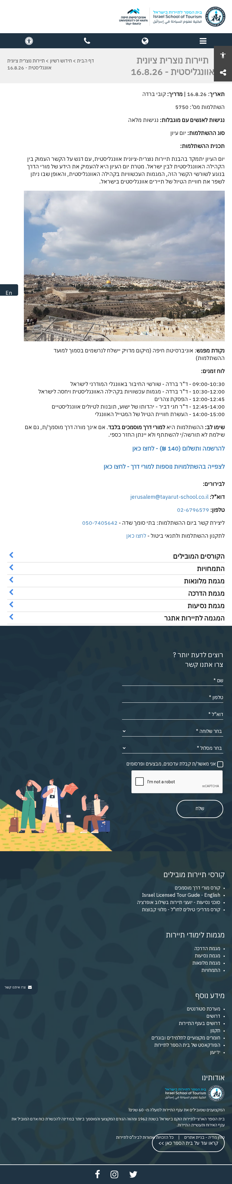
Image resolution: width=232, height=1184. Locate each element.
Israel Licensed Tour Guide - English (181, 895)
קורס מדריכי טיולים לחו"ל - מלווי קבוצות (181, 909)
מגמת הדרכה (207, 948)
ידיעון (215, 1052)
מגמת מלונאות (206, 963)
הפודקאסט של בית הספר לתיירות (187, 1045)
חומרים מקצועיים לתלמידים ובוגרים (185, 1038)
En (8, 292)
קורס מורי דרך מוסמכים (197, 888)
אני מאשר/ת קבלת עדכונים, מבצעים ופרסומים (171, 764)
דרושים (213, 1016)
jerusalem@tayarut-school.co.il (169, 496)
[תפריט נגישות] (223, 55)
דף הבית (85, 61)
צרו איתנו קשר (16, 987)
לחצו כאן (136, 535)
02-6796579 (193, 509)
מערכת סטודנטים (203, 1009)
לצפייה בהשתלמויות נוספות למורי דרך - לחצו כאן (164, 466)
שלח (199, 808)
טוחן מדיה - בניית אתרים (204, 1137)
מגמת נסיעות (207, 956)
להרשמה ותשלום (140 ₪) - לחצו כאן (178, 448)
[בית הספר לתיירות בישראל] (116, 16)
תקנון (215, 1030)
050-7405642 (100, 522)
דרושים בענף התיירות (199, 1023)
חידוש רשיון (61, 61)
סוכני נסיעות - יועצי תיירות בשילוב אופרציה (178, 902)
